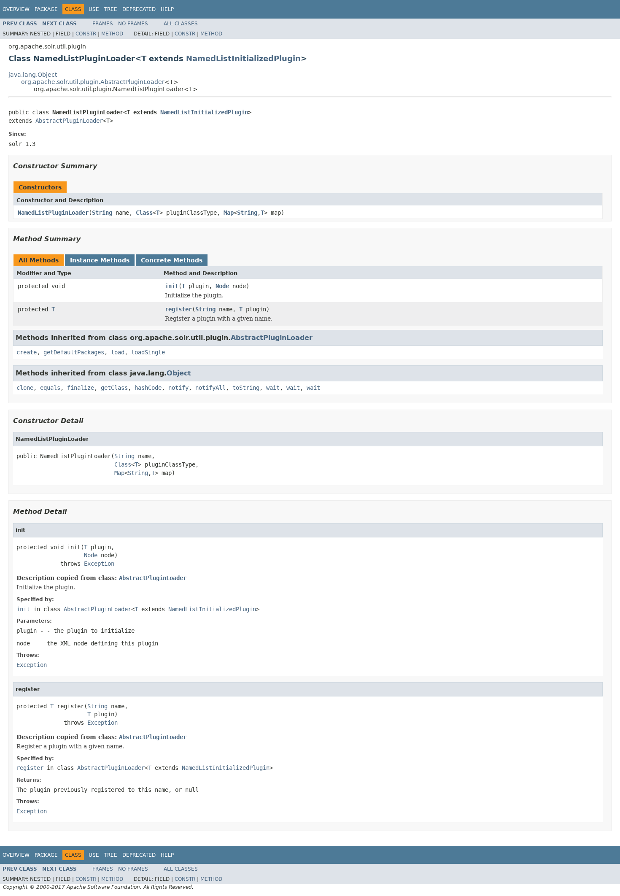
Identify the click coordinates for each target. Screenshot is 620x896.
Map (229, 212)
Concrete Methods (171, 260)
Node (222, 286)
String (102, 212)
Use (94, 9)
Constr (85, 34)
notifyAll (210, 387)
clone (24, 387)
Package (46, 9)
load (117, 352)
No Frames (133, 24)
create (26, 352)
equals (50, 387)
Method (112, 34)
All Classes (181, 24)
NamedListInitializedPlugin (243, 58)
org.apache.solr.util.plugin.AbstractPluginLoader (92, 81)
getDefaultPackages (73, 352)
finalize (80, 387)
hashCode (148, 387)
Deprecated (139, 9)
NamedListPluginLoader (53, 212)
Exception (99, 563)
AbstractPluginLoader (69, 120)
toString (245, 387)
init (171, 286)
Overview (16, 9)
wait (273, 387)
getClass (114, 387)
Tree (110, 9)
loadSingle (148, 352)
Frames (102, 24)
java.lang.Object (32, 74)
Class (144, 212)
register (178, 309)
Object (179, 373)
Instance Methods (99, 260)
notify (178, 387)
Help (167, 9)
